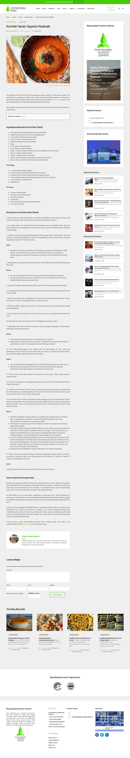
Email (30, 585)
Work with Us (52, 738)
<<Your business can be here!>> (102, 123)
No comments (26, 31)
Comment (9, 570)
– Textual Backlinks (54, 719)
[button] (119, 9)
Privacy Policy (53, 742)
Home (8, 17)
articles (14, 17)
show (23, 116)
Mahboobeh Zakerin (31, 536)
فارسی (110, 8)
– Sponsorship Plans (55, 724)
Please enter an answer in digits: (15, 593)
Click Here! (78, 2)
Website (52, 585)
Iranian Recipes (29, 17)
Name (8, 585)
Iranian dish (27, 524)
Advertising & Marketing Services (56, 713)
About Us (51, 745)
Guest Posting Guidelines (56, 726)
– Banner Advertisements (56, 721)
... (71, 712)
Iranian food (56, 100)
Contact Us (52, 747)
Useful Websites (53, 740)
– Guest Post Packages (55, 717)
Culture (20, 17)
